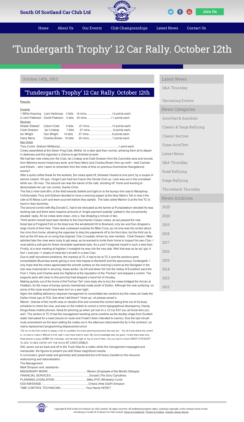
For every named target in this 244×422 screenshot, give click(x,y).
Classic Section (175, 136)
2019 (166, 224)
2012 (166, 286)
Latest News (167, 28)
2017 (166, 242)
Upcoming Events (178, 100)
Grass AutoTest (175, 144)
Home (43, 28)
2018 (166, 233)
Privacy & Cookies (155, 412)
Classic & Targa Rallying (183, 127)
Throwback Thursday (181, 189)
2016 (166, 251)
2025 (166, 207)
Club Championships (129, 28)
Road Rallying (174, 171)
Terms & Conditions (134, 412)
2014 (166, 269)
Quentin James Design (177, 412)
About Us (65, 28)
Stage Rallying (175, 180)
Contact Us (196, 28)
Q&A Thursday (175, 87)
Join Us (210, 11)
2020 (166, 216)
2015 (166, 260)
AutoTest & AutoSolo (180, 118)
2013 (166, 278)
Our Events (92, 28)
